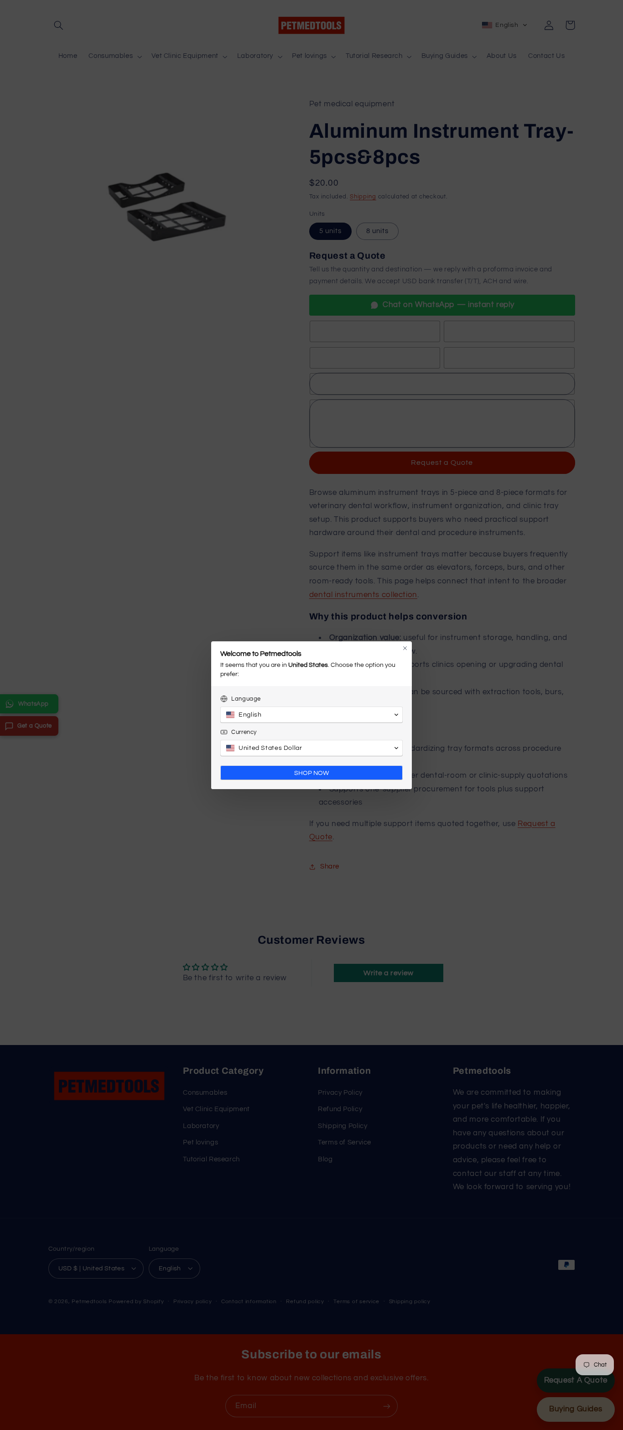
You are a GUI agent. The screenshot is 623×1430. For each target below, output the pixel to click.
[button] (311, 715)
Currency (244, 732)
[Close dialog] (405, 648)
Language (246, 699)
